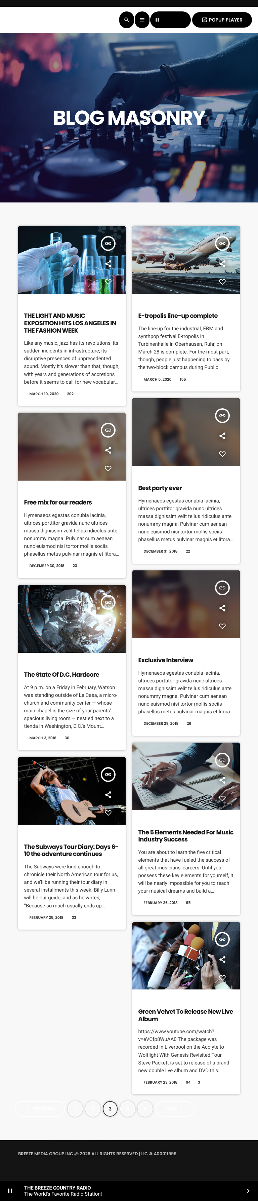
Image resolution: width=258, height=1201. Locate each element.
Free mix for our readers (58, 502)
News (32, 662)
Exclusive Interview (165, 660)
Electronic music (158, 820)
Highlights (37, 303)
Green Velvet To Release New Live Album (185, 1015)
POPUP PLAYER (222, 19)
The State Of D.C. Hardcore (61, 675)
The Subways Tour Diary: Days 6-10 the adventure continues (71, 851)
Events (148, 303)
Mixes (146, 476)
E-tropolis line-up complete (178, 316)
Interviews (152, 648)
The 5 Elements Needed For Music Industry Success (185, 836)
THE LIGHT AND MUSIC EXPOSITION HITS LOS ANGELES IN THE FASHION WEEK (70, 323)
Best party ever (160, 488)
